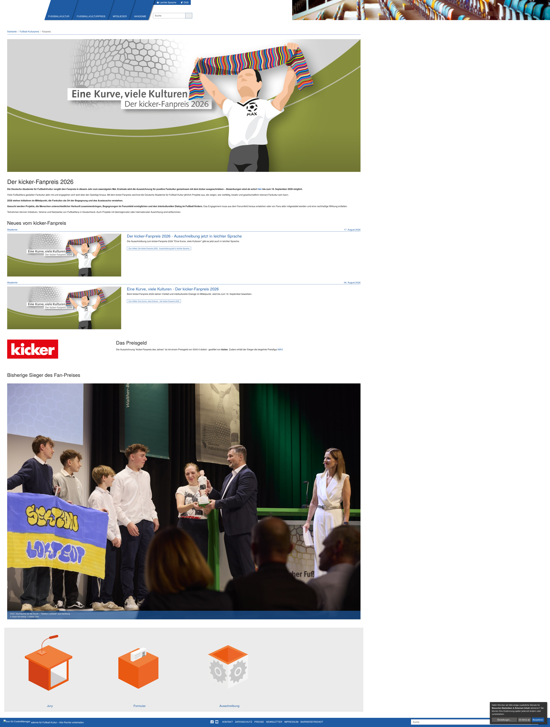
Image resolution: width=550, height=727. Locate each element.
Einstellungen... (504, 719)
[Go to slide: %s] (140, 623)
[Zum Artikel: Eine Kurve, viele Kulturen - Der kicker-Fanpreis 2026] (64, 308)
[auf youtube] (217, 722)
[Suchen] (188, 15)
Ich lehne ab (524, 719)
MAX (280, 349)
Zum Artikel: (158, 248)
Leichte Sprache (168, 2)
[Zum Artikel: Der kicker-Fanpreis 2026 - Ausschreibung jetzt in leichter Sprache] (64, 255)
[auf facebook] (212, 722)
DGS (186, 2)
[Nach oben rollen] (545, 722)
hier (260, 189)
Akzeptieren (538, 719)
